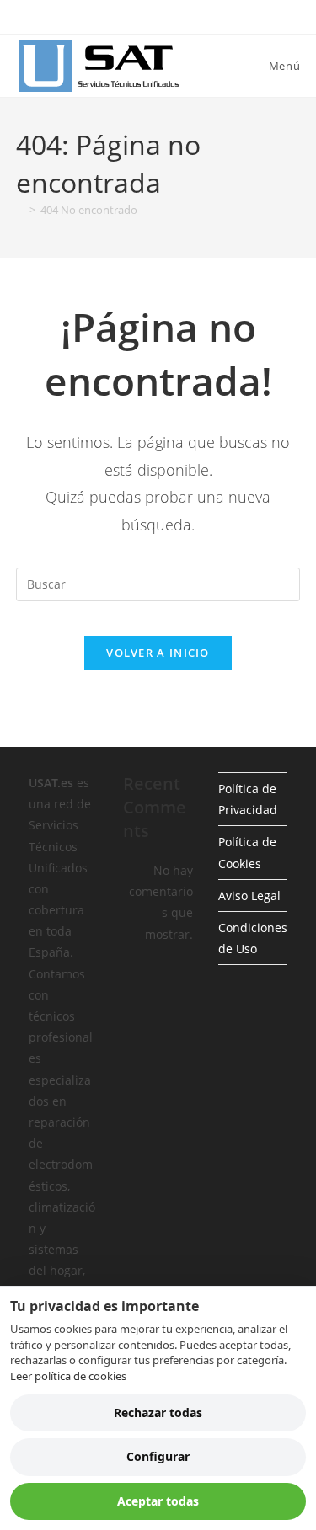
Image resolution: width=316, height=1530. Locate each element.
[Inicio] (20, 209)
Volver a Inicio (158, 652)
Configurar (158, 1456)
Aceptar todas (158, 1501)
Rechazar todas (158, 1413)
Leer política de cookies (68, 1375)
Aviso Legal (249, 896)
